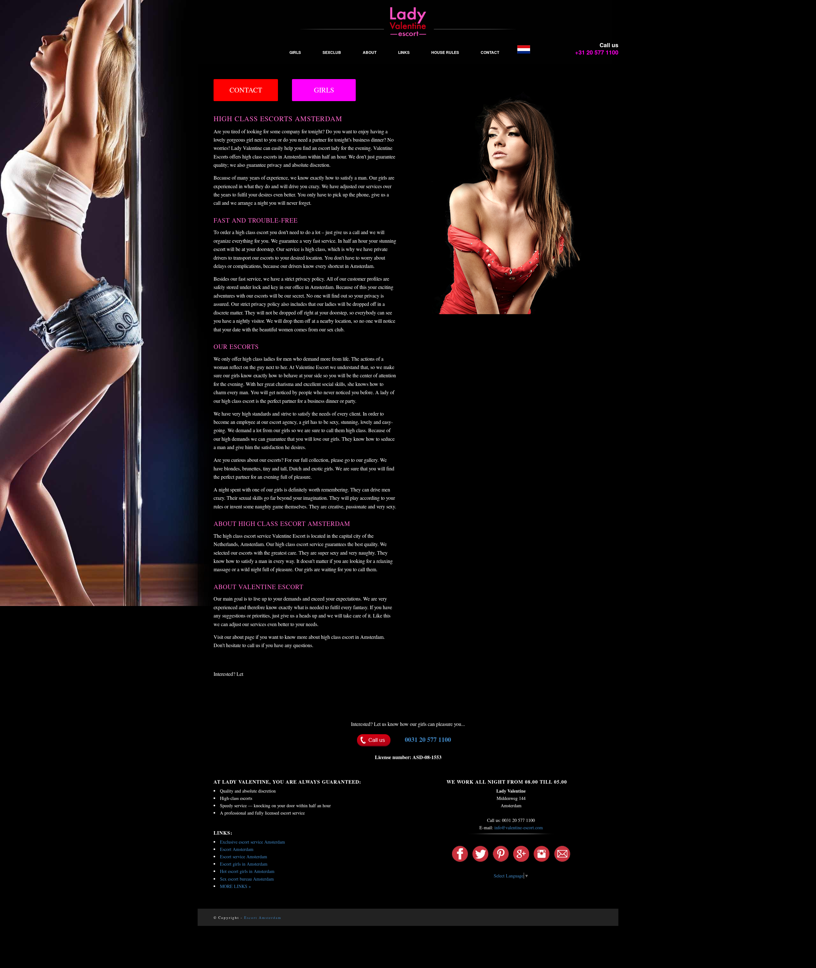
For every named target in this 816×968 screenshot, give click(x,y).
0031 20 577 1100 (428, 739)
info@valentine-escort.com (518, 827)
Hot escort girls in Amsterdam (247, 871)
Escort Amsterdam (236, 849)
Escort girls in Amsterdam (243, 864)
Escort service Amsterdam (243, 856)
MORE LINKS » (235, 886)
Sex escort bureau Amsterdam (247, 879)
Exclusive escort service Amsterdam (252, 842)
